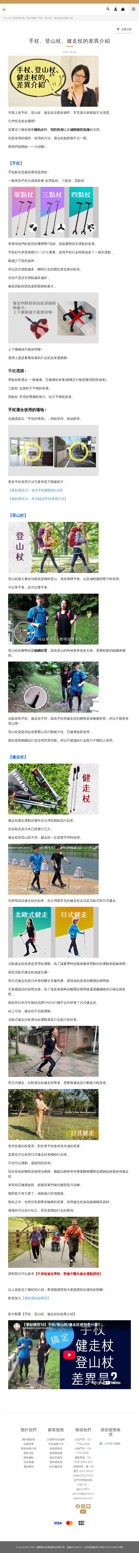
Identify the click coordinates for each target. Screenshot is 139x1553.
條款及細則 (56, 1457)
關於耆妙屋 (28, 1439)
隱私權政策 (56, 1462)
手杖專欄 (31, 17)
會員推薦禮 (56, 1453)
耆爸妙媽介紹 (28, 1448)
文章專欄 (29, 1462)
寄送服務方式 (56, 1444)
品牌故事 (29, 1444)
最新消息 (29, 1453)
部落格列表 (19, 17)
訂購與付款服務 (56, 1439)
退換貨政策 (56, 1448)
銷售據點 (29, 1457)
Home (7, 17)
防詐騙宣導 (56, 1466)
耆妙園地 (29, 1466)
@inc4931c (83, 1489)
